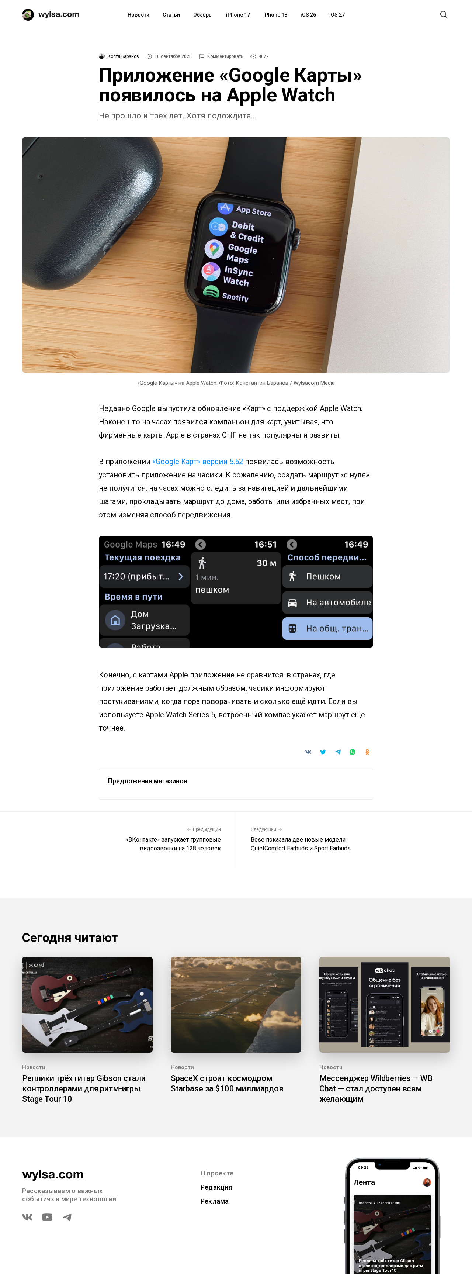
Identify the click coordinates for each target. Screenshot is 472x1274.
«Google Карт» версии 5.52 (197, 461)
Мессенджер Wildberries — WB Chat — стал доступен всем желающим (376, 1089)
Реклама (215, 1201)
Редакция (216, 1187)
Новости (138, 15)
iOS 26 (308, 15)
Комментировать (225, 56)
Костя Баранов (123, 56)
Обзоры (203, 15)
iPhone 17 (238, 15)
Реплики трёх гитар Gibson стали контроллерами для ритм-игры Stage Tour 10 (83, 1089)
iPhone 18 (275, 15)
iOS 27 (337, 15)
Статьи (171, 15)
